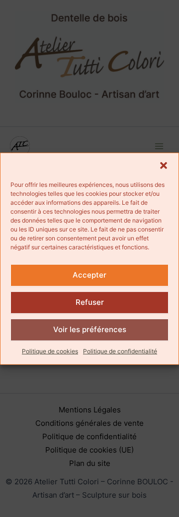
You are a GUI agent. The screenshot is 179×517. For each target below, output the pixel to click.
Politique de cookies (50, 350)
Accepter (89, 275)
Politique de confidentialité (120, 350)
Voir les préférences (89, 329)
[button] (164, 165)
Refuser (90, 302)
